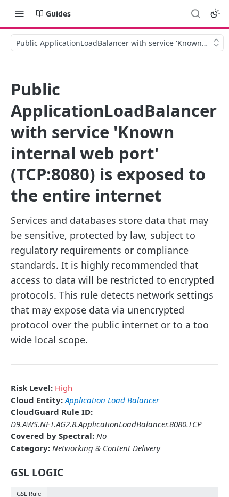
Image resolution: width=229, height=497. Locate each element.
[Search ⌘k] (195, 13)
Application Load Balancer (112, 400)
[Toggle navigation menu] (19, 13)
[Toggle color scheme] (215, 13)
